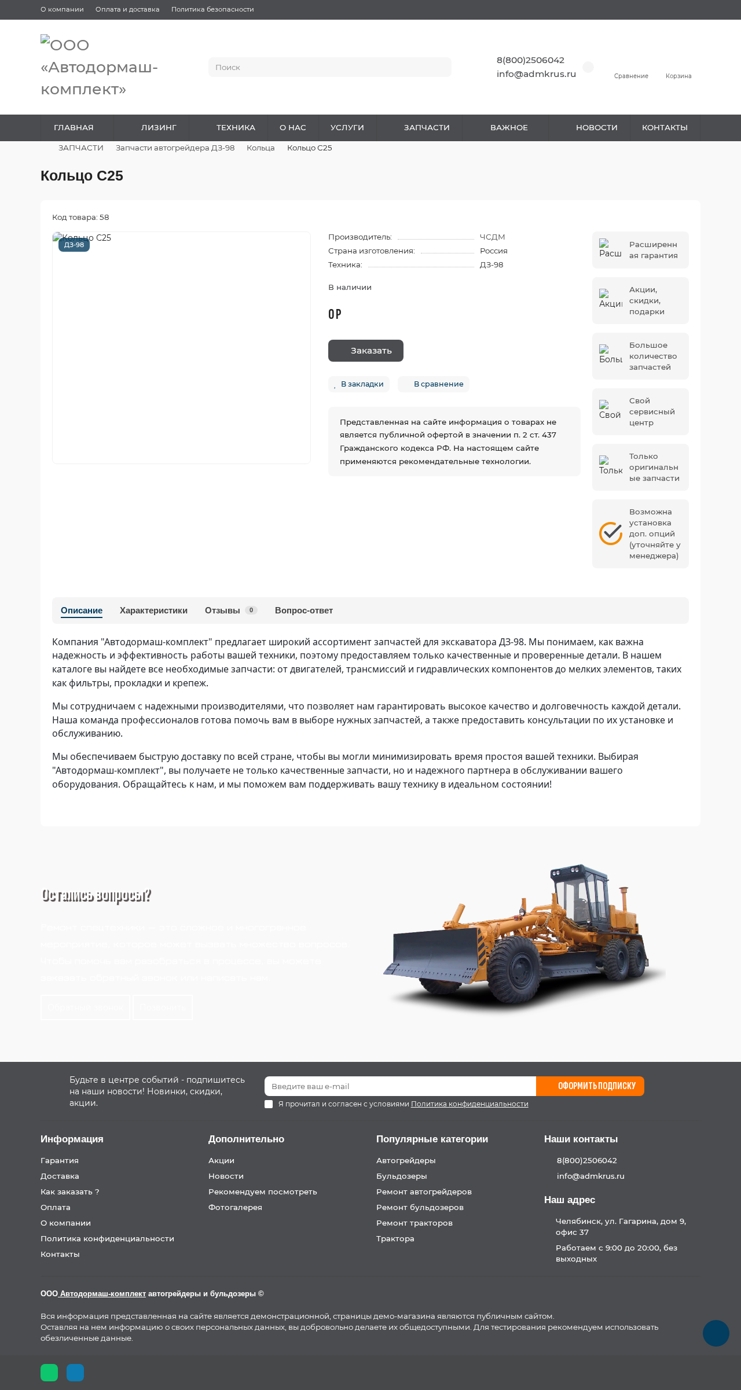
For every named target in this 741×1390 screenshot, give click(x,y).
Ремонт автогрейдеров (424, 1191)
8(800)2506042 (530, 59)
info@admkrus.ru (537, 73)
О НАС (293, 127)
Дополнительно (246, 1139)
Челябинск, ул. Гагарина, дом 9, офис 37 (621, 1226)
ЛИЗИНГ (159, 127)
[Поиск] (439, 67)
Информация (72, 1139)
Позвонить (163, 1007)
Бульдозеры (401, 1176)
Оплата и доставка (128, 9)
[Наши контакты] (716, 1333)
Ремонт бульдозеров (420, 1207)
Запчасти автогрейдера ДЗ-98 (175, 147)
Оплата (56, 1207)
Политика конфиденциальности (107, 1238)
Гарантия (60, 1160)
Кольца (261, 147)
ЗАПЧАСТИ (427, 127)
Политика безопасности (212, 9)
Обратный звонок (85, 1007)
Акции (221, 1160)
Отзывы (229, 610)
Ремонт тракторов (414, 1222)
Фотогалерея (235, 1207)
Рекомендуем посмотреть (262, 1191)
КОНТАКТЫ (665, 127)
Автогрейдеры (406, 1160)
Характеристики (154, 610)
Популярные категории (432, 1139)
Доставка (60, 1176)
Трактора (395, 1238)
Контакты (60, 1254)
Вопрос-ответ (304, 610)
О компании (62, 9)
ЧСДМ (492, 236)
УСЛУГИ (347, 127)
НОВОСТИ (597, 127)
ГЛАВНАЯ (74, 127)
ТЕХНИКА (236, 127)
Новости (226, 1176)
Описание (81, 610)
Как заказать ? (70, 1191)
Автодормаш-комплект (102, 1293)
